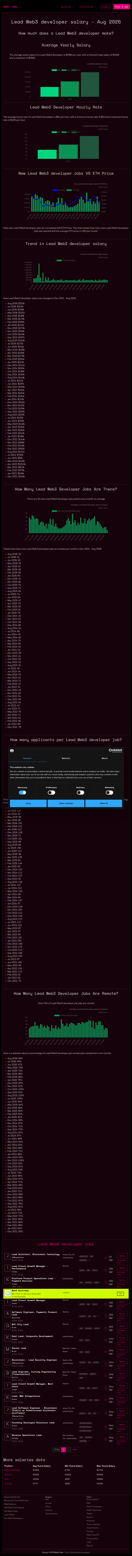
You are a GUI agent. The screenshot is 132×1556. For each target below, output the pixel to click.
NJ (73, 1255)
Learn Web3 (9, 1515)
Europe (48, 1503)
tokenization (83, 1374)
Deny (28, 803)
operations (88, 1282)
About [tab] (105, 758)
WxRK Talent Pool (94, 1510)
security (95, 1362)
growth (82, 1270)
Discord (90, 1517)
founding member (85, 1430)
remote (94, 1270)
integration (83, 1400)
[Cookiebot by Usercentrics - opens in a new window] (111, 751)
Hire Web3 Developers (13, 1518)
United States (68, 1258)
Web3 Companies (94, 1507)
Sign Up (90, 1546)
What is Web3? (93, 1499)
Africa (47, 1507)
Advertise (91, 1521)
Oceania (48, 1510)
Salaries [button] (67, 6)
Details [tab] (66, 758)
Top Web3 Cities (11, 1511)
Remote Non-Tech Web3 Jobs (16, 1501)
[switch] (51, 792)
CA (64, 1438)
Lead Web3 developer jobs (66, 1244)
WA (70, 1360)
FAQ (88, 1503)
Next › (75, 1450)
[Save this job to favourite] (106, 1258)
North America (51, 1514)
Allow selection (66, 803)
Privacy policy (92, 1539)
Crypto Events (92, 1528)
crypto (96, 1282)
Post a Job (121, 6)
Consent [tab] (27, 758)
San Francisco (68, 1435)
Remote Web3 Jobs (12, 1497)
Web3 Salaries (10, 1504)
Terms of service (93, 1524)
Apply (122, 1255)
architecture (84, 1256)
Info (120, 1294)
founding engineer (85, 1427)
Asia (47, 1499)
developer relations (85, 1423)
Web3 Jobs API (93, 1535)
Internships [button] (87, 6)
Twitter (89, 1514)
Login (105, 6)
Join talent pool (121, 1262)
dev (94, 1316)
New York (66, 1348)
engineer (82, 1316)
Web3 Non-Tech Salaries (14, 1508)
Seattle (65, 1360)
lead (91, 1256)
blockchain (83, 1260)
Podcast (90, 1531)
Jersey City (67, 1255)
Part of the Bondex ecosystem (77, 1552)
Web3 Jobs (11, 6)
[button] (19, 6)
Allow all (104, 803)
